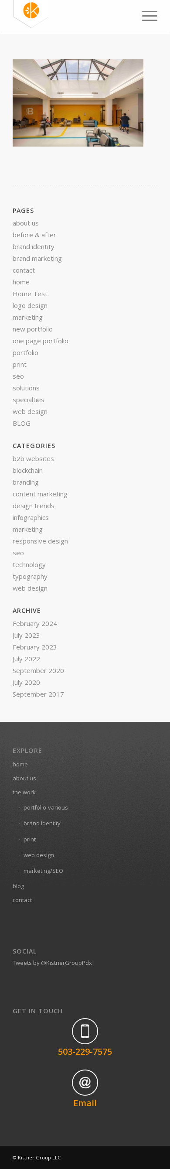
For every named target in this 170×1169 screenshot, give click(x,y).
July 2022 (26, 658)
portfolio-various (46, 807)
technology (29, 564)
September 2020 (38, 670)
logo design (30, 305)
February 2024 (35, 623)
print (20, 364)
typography (30, 576)
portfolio (25, 352)
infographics (31, 517)
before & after (34, 234)
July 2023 (26, 635)
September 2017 (38, 694)
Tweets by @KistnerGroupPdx (52, 963)
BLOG (22, 423)
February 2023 (35, 647)
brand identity (33, 246)
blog (18, 886)
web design (30, 411)
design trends (33, 505)
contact (24, 270)
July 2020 (26, 682)
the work (24, 792)
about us (26, 223)
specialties (28, 399)
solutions (26, 387)
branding (26, 482)
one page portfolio (40, 340)
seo (18, 376)
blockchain (28, 470)
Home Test (30, 293)
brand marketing (37, 258)
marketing (28, 317)
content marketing (40, 493)
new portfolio (33, 329)
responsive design (40, 541)
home (21, 281)
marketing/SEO (43, 871)
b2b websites (33, 458)
